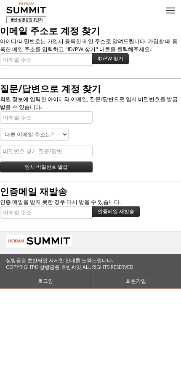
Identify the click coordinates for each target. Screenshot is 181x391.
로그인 (45, 280)
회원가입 (136, 280)
